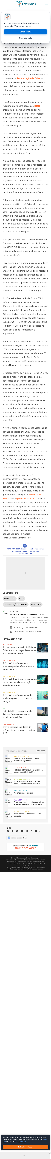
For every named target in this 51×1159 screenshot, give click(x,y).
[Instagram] (8, 831)
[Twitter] (17, 831)
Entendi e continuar (25, 1147)
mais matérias (18, 631)
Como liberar (25, 31)
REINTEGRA (36, 604)
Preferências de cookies (34, 869)
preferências (21, 1142)
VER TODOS (40, 751)
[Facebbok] (12, 831)
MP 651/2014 (9, 598)
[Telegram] (31, 831)
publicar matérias (35, 631)
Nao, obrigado (25, 38)
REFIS (21, 598)
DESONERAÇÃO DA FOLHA (15, 604)
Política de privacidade (16, 869)
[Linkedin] (27, 831)
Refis (37, 105)
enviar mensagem (32, 627)
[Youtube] (22, 831)
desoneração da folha (28, 78)
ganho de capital (25, 498)
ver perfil (16, 627)
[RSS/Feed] (39, 831)
